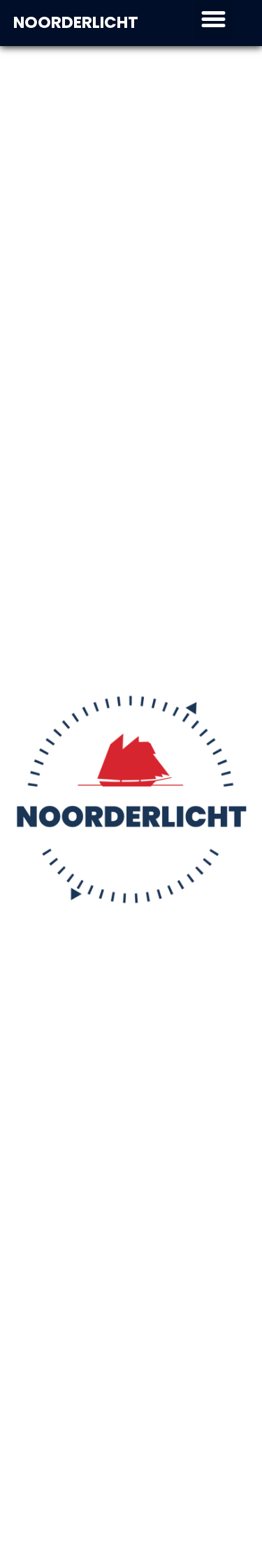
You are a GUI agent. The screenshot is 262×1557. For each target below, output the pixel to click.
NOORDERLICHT (75, 22)
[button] (213, 19)
